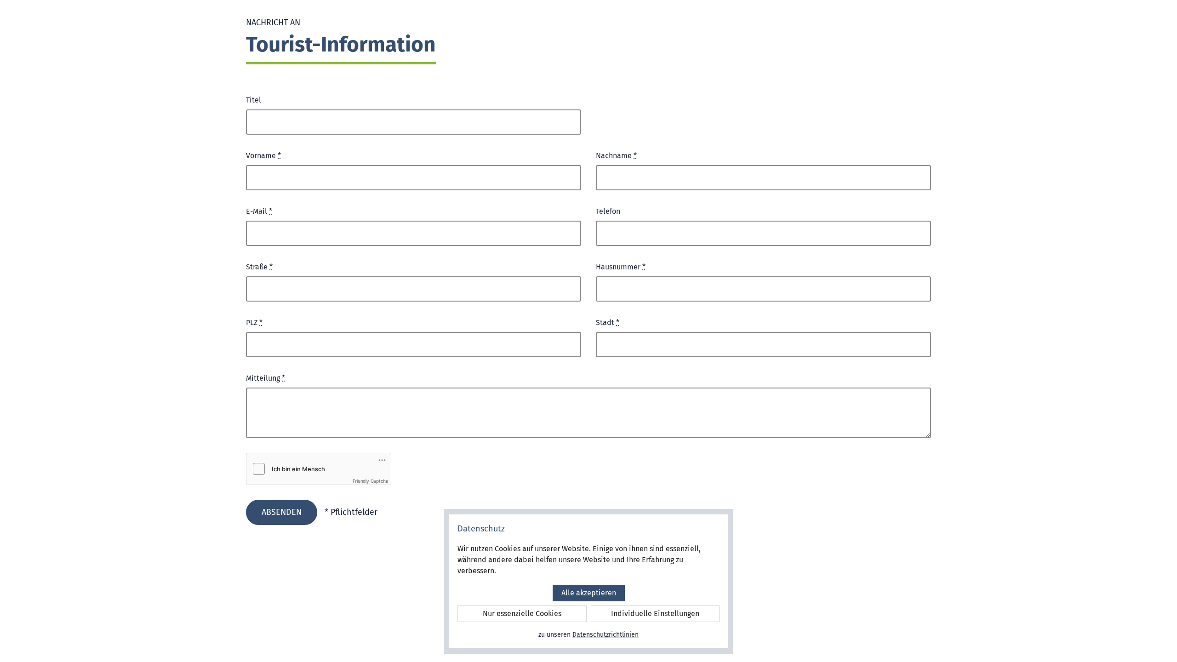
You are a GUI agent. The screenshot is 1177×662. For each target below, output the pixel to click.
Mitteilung (265, 378)
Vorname (263, 155)
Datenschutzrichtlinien (605, 635)
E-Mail (259, 211)
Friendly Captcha (371, 481)
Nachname (616, 155)
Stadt (607, 322)
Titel (253, 100)
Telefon (608, 211)
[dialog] (588, 581)
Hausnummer (621, 267)
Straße (259, 267)
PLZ (254, 322)
